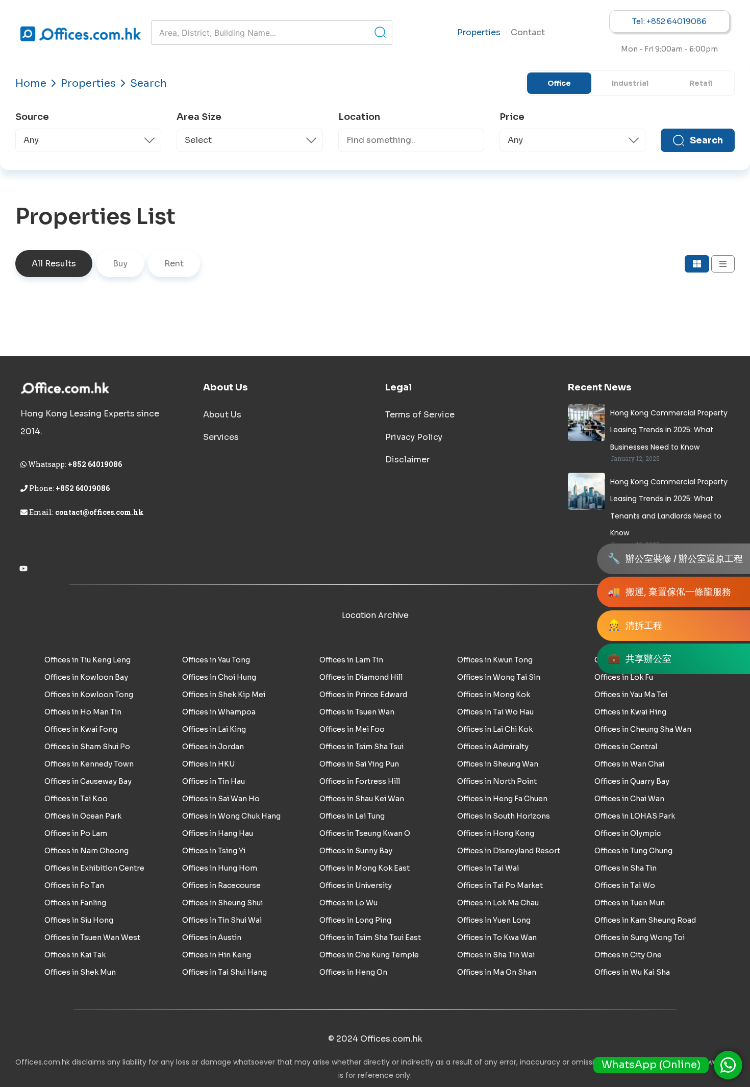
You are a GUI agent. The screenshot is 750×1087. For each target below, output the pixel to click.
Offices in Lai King (214, 729)
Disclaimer (407, 459)
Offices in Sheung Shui (222, 902)
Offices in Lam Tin (351, 659)
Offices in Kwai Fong (80, 729)
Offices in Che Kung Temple (369, 954)
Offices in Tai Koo (76, 798)
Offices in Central (625, 746)
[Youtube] (23, 568)
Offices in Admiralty (493, 746)
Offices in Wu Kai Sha (632, 972)
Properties (479, 32)
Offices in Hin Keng (216, 954)
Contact (528, 32)
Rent (174, 263)
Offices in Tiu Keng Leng (87, 659)
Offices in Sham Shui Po (87, 746)
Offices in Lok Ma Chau (498, 902)
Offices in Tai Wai (488, 868)
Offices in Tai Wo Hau (495, 712)
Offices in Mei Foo (352, 729)
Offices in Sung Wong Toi (639, 937)
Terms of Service (420, 414)
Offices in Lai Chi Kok (495, 729)
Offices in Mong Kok (493, 694)
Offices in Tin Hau (213, 781)
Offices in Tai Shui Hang (224, 972)
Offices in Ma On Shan (496, 972)
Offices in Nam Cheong (86, 850)
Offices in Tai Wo (624, 885)
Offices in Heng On (353, 972)
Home (30, 83)
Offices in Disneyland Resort (508, 850)
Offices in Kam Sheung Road (645, 920)
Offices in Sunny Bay (355, 850)
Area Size (199, 116)
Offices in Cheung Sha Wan (642, 729)
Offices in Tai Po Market (500, 885)
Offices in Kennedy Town (89, 764)
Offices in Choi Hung (219, 677)
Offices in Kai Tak (75, 954)
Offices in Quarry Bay (631, 781)
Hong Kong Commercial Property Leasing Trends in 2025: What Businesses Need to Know (669, 430)
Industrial (630, 83)
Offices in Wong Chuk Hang (231, 816)
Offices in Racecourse (221, 885)
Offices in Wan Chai (629, 764)
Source (32, 116)
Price (511, 116)
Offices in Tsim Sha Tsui (361, 746)
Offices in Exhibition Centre (94, 868)
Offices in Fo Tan (74, 885)
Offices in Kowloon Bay (86, 677)
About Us (222, 414)
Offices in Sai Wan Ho (221, 798)
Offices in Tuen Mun (629, 902)
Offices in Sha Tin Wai (496, 954)
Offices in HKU (208, 764)
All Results (54, 263)
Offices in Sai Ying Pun (359, 764)
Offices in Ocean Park (82, 816)
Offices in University (355, 885)
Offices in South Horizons (503, 816)
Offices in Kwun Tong (495, 659)
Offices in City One (628, 954)
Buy (120, 263)
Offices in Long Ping (355, 920)
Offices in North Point (497, 781)
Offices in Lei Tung (352, 816)
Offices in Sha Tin (625, 868)
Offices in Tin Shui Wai (222, 920)
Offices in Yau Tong (216, 659)
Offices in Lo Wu (348, 902)
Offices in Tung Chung (633, 850)
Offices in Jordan (213, 746)
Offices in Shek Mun (80, 972)
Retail (700, 83)
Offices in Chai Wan (629, 798)
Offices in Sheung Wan (497, 764)
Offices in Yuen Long (494, 920)
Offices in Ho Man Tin (82, 712)
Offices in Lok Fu (623, 677)
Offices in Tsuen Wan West (92, 937)
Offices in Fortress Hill (359, 781)
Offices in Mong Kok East (364, 868)
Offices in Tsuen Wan (356, 712)
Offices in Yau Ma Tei (630, 694)
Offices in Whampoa (219, 712)
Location (359, 116)
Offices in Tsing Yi (213, 850)
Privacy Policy (413, 437)
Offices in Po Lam (75, 833)
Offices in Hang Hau (217, 833)
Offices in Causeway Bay (88, 781)
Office (559, 83)
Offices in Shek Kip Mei (223, 694)
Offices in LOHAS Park (634, 816)
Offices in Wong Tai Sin (498, 677)
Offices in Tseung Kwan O (364, 833)
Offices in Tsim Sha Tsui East (370, 937)
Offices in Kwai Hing (630, 712)
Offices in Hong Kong (495, 833)
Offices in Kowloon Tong (88, 694)
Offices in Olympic (627, 833)
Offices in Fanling (75, 902)
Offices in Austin (211, 937)
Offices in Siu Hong (78, 920)
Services (221, 437)
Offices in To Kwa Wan (497, 937)
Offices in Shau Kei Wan (361, 798)
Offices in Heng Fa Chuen (502, 798)
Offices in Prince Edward (363, 694)
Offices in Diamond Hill (361, 677)
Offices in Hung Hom (219, 868)
